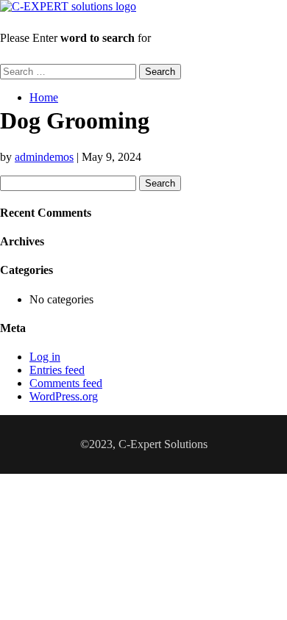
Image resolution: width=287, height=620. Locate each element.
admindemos (44, 157)
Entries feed (57, 370)
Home (43, 97)
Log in (44, 356)
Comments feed (65, 383)
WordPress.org (63, 396)
